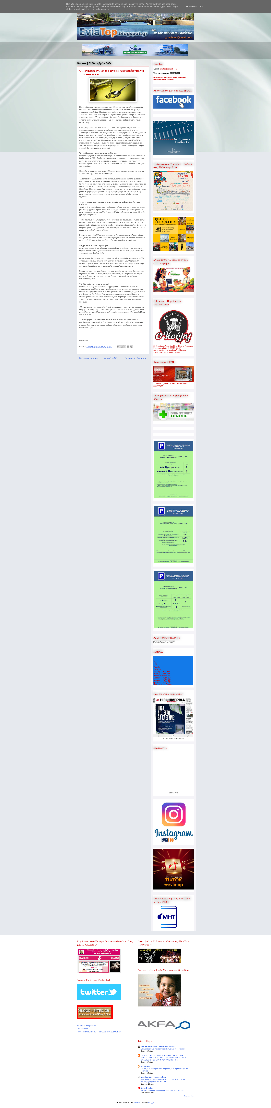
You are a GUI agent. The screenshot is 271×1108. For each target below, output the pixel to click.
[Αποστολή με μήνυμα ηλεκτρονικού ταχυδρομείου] (118, 346)
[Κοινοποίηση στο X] (124, 346)
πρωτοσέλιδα (169, 738)
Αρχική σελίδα (111, 358)
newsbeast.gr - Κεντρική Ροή (153, 1077)
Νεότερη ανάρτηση (88, 358)
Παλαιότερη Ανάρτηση (135, 358)
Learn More (191, 6)
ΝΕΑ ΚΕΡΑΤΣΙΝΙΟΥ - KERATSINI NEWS (158, 1047)
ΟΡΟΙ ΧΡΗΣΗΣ (83, 1029)
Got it (202, 6)
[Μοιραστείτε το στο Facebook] (128, 346)
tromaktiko (145, 1066)
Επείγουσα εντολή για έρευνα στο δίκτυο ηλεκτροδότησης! (162, 1049)
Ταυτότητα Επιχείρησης (86, 1026)
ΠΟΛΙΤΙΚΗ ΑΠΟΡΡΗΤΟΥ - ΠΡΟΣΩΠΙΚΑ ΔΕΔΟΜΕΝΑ (99, 1032)
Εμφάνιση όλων (189, 1096)
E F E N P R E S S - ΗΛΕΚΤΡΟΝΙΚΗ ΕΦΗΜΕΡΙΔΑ (162, 1055)
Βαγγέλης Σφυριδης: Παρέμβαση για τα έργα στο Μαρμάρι (162, 1091)
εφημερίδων (180, 738)
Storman (137, 1102)
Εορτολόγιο (173, 793)
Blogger (151, 1102)
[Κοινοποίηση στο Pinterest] (131, 346)
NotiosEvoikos (147, 1088)
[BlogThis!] (121, 346)
